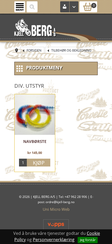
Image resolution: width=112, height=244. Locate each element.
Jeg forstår (88, 239)
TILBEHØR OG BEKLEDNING (71, 50)
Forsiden (34, 50)
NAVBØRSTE (34, 141)
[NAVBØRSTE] (35, 114)
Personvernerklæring (53, 239)
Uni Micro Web (56, 209)
